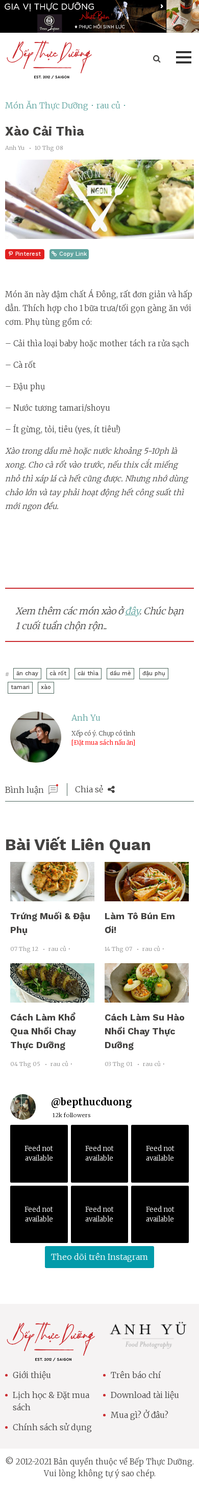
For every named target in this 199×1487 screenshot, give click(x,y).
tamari (20, 687)
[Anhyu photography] (148, 1347)
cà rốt (57, 673)
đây (132, 611)
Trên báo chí (136, 1375)
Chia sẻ (90, 789)
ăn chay (27, 673)
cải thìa (88, 673)
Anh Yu (86, 718)
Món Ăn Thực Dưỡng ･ (50, 105)
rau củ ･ (111, 105)
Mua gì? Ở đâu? (139, 1415)
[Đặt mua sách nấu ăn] (103, 742)
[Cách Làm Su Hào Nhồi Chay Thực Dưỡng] (147, 996)
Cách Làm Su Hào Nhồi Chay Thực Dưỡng (145, 1031)
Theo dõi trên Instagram (99, 1257)
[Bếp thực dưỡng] (50, 1355)
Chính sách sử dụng (52, 1427)
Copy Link (73, 254)
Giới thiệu (32, 1375)
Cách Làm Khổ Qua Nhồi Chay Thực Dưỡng (43, 1031)
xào (46, 687)
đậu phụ (153, 673)
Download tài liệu (145, 1395)
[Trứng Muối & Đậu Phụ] (52, 895)
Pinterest (28, 254)
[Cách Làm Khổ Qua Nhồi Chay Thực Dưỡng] (52, 996)
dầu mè (120, 673)
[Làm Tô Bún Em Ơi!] (147, 895)
